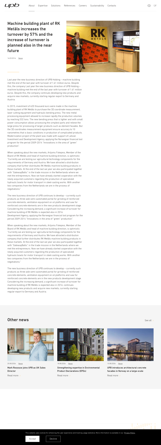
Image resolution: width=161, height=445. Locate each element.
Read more (12, 375)
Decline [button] (53, 438)
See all (148, 320)
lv (155, 5)
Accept (32, 438)
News (20, 58)
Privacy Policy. (129, 433)
